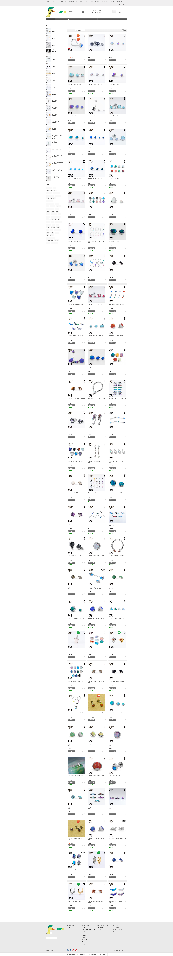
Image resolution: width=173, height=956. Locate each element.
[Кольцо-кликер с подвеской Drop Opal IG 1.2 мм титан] (76, 702)
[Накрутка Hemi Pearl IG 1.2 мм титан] (76, 482)
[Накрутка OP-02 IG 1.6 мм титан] (76, 137)
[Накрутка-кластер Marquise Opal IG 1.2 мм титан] (97, 639)
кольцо (52, 211)
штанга (48, 243)
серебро (53, 227)
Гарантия (55, 1)
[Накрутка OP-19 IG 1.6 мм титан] (97, 168)
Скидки (91, 1)
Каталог (60, 19)
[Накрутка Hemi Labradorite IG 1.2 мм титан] (76, 577)
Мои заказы (100, 927)
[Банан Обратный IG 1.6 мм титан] (97, 419)
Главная (51, 19)
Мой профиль (101, 929)
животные (52, 206)
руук (57, 224)
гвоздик (57, 203)
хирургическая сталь (50, 237)
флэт (47, 235)
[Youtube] (73, 950)
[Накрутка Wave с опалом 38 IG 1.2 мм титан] (117, 734)
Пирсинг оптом (105, 1)
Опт (124, 19)
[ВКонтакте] (68, 950)
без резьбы (53, 198)
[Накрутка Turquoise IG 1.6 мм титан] (97, 325)
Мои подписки (101, 931)
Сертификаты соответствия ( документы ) (68, 1)
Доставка (86, 1)
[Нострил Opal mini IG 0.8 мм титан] (97, 514)
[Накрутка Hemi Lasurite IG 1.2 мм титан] (117, 859)
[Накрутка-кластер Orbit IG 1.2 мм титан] (76, 765)
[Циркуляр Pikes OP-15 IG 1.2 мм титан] (117, 545)
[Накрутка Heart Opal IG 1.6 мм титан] (76, 294)
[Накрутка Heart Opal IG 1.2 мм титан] (76, 451)
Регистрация (123, 4)
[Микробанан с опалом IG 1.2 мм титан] (117, 294)
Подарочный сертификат (109, 19)
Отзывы (48, 1)
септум (48, 227)
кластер (57, 208)
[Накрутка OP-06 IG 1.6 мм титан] (117, 137)
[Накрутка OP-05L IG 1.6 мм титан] (76, 262)
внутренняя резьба (50, 203)
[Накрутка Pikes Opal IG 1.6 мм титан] (117, 608)
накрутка (48, 216)
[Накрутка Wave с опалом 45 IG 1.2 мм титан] (97, 765)
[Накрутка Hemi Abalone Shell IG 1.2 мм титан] (97, 671)
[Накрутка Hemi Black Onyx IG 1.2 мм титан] (117, 262)
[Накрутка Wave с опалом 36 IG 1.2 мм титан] (117, 482)
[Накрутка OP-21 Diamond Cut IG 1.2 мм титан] (76, 734)
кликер (48, 211)
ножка (48, 219)
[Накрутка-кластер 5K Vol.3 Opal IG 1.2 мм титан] (117, 891)
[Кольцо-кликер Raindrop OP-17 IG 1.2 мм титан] (97, 388)
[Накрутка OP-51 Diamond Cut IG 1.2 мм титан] (97, 828)
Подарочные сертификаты (116, 1)
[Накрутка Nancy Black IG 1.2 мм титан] (76, 545)
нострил (48, 222)
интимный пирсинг (50, 208)
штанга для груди (54, 243)
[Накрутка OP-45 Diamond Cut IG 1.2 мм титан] (117, 325)
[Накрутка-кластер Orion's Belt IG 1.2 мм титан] (97, 797)
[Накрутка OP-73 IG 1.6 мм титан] (117, 105)
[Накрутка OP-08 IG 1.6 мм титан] (97, 74)
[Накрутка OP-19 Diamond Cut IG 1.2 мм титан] (76, 608)
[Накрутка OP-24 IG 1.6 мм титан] (76, 199)
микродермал (53, 214)
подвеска (48, 224)
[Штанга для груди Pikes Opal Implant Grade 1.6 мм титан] (117, 419)
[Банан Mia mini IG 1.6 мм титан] (97, 482)
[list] (125, 30)
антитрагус (58, 195)
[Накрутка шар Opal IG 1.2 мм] (117, 168)
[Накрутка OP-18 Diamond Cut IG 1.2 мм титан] (117, 199)
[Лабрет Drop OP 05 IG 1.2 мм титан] (117, 765)
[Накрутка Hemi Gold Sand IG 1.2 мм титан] (97, 891)
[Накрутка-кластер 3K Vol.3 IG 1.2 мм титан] (117, 797)
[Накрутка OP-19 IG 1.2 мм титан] (117, 231)
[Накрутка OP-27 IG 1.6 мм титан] (97, 137)
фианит (57, 232)
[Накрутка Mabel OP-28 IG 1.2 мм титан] (97, 734)
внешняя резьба (50, 201)
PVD (54, 187)
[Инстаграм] (71, 950)
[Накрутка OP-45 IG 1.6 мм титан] (97, 294)
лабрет (48, 214)
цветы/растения (50, 240)
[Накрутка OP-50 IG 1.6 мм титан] (76, 231)
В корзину (72, 59)
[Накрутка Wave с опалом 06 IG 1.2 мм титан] (117, 702)
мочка (60, 214)
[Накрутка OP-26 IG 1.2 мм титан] (76, 74)
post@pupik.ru (118, 931)
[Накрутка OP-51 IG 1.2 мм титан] (76, 105)
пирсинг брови (58, 222)
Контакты (97, 1)
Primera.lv (122, 950)
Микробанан (49, 193)
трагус (48, 232)
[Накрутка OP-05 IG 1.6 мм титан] (76, 168)
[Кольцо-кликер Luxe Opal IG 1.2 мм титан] (117, 451)
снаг (47, 229)
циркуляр (56, 240)
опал (53, 222)
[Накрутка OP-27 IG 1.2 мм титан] (97, 357)
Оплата (80, 1)
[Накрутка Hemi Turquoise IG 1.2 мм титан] (76, 797)
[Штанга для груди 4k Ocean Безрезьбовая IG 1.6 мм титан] (97, 577)
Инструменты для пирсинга (52, 190)
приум (53, 224)
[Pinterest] (76, 950)
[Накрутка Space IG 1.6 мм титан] (97, 42)
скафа (58, 227)
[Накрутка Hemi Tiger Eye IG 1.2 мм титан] (76, 388)
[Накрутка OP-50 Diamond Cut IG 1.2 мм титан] (97, 608)
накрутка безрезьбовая (56, 216)
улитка (52, 232)
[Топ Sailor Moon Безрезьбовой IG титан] (117, 828)
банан (48, 198)
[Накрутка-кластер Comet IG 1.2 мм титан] (117, 388)
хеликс (51, 235)
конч (57, 211)
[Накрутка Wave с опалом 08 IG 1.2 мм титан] (97, 545)
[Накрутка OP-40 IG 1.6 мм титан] (117, 42)
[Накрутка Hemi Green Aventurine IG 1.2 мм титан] (117, 577)
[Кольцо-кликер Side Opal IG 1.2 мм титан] (97, 262)
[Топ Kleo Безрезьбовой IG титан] (76, 859)
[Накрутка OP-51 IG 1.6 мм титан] (117, 74)
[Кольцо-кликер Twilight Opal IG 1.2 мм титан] (97, 231)
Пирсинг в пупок (56, 193)
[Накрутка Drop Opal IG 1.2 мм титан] (76, 671)
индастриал (58, 206)
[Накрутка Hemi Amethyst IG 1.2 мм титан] (76, 514)
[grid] (123, 30)
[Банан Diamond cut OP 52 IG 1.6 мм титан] (76, 357)
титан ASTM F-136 (58, 229)
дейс (47, 206)
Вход (116, 4)
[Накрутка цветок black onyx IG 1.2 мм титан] (76, 419)
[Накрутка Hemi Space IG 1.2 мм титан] (117, 671)
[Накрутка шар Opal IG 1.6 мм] (117, 357)
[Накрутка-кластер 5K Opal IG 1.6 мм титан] (76, 325)
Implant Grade (49, 187)
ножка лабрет (53, 219)
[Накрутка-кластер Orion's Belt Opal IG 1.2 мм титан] (117, 514)
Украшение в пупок (50, 195)
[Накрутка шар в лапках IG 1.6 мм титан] (97, 199)
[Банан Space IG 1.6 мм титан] (97, 105)
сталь (51, 229)
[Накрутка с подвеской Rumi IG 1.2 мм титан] (97, 451)
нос (59, 219)
